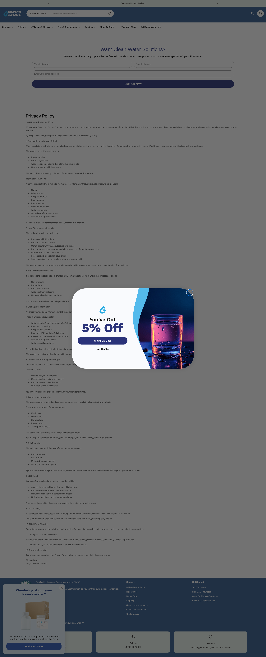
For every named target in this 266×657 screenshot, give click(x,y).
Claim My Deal (102, 340)
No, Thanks (103, 349)
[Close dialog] (190, 292)
